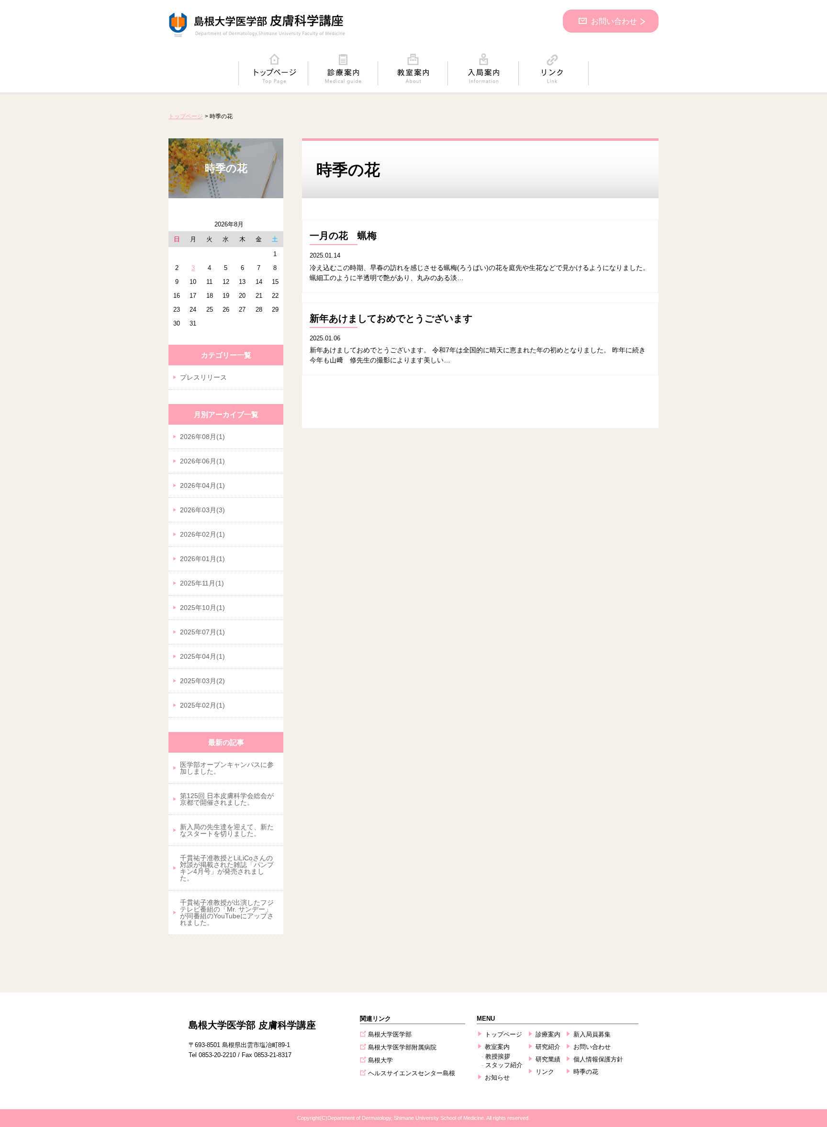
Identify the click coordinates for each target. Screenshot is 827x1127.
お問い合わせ (614, 21)
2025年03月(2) (202, 681)
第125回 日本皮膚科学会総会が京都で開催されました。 (227, 799)
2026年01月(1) (202, 559)
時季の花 (585, 1071)
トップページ (185, 116)
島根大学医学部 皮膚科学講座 (252, 1025)
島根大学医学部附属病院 (402, 1047)
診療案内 (548, 1034)
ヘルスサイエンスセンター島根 (411, 1073)
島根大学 (380, 1060)
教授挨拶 (497, 1056)
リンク (545, 1071)
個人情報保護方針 (598, 1059)
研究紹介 (548, 1046)
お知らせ (497, 1077)
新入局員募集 (592, 1034)
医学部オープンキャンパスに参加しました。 (227, 768)
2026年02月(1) (202, 534)
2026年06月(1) (202, 461)
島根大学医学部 (390, 1034)
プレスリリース (203, 377)
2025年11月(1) (202, 583)
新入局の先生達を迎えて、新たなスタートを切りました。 (227, 830)
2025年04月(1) (202, 656)
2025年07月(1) (202, 632)
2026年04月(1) (202, 485)
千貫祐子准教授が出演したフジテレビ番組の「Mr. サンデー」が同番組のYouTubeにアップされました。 (227, 912)
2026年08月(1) (202, 436)
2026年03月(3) (202, 510)
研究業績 (548, 1059)
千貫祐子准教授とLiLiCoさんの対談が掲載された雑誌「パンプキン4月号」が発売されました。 (227, 868)
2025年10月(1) (202, 607)
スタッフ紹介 (504, 1065)
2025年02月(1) (202, 705)
